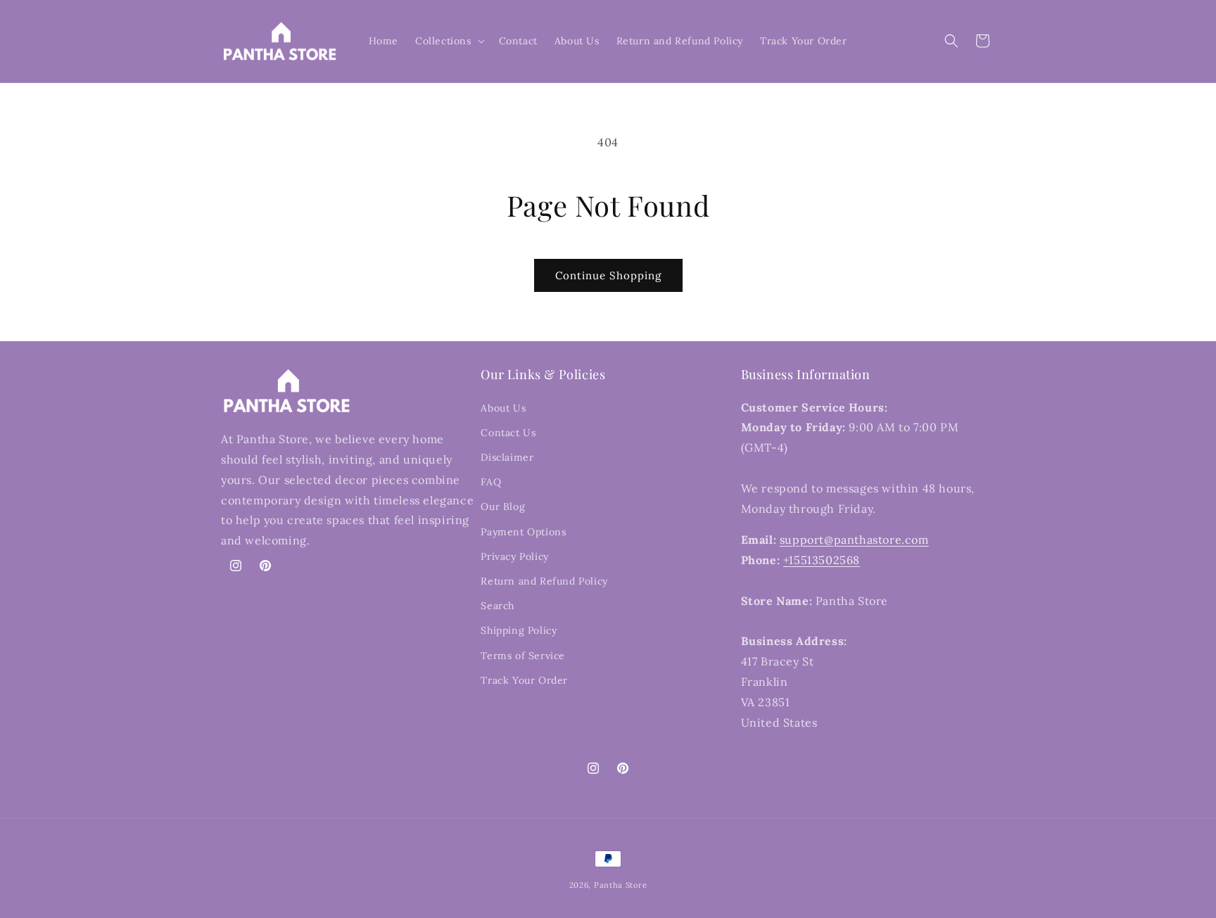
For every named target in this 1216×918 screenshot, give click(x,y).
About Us (503, 408)
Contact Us (508, 432)
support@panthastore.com (854, 540)
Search (497, 605)
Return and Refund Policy (544, 581)
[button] (448, 41)
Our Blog (503, 506)
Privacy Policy (514, 556)
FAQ (491, 482)
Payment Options (523, 531)
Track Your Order (524, 680)
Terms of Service (523, 655)
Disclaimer (507, 457)
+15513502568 (821, 560)
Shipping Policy (519, 630)
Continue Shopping (608, 275)
